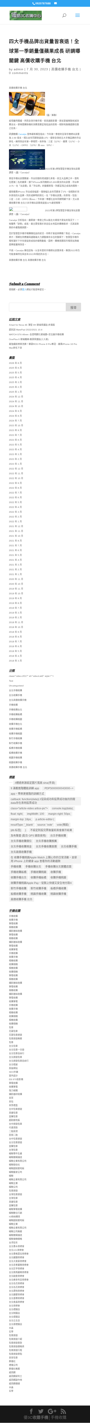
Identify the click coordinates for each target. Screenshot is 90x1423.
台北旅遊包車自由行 (19, 1061)
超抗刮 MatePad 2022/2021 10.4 (25, 329)
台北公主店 (14, 1320)
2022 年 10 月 (16, 478)
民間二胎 (13, 1135)
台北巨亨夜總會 (16, 1268)
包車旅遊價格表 (16, 1346)
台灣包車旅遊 (15, 1194)
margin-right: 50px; (59, 813)
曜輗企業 (13, 1183)
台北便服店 (14, 1317)
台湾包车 (13, 1242)
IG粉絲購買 (14, 1216)
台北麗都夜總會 (16, 1294)
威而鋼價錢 (14, 1383)
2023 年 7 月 (15, 435)
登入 (24, 289)
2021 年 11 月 (16, 531)
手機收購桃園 (15, 719)
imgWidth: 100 (35, 813)
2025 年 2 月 (15, 387)
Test (11, 681)
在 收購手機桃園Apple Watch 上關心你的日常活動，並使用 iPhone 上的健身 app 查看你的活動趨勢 (44, 859)
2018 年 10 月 (16, 627)
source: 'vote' (45, 824)
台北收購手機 (15, 695)
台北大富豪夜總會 (17, 1261)
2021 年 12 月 (16, 526)
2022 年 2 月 (15, 517)
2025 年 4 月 (15, 377)
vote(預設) (63, 824)
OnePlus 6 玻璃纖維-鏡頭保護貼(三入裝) (28, 339)
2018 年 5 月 (15, 651)
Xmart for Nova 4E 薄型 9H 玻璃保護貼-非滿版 (32, 325)
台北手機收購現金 (21, 846)
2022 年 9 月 (15, 483)
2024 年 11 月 (16, 401)
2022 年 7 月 (15, 493)
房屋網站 (13, 1068)
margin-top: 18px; (21, 819)
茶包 (11, 1101)
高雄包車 (13, 1113)
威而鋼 (12, 1372)
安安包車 (13, 1357)
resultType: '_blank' (22, 824)
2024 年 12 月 (16, 396)
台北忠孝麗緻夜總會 (19, 1265)
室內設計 (13, 1075)
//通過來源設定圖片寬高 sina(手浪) (35, 782)
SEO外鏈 (13, 1072)
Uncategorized (16, 685)
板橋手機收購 (15, 748)
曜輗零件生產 (15, 1153)
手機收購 (13, 705)
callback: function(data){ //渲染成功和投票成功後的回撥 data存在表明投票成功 (43, 801)
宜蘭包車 (13, 1116)
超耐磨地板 (14, 1120)
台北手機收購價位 (21, 841)
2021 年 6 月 (15, 550)
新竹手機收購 (15, 738)
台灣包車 (13, 1150)
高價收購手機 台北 (65, 69)
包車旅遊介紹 (15, 1339)
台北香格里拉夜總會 (19, 1254)
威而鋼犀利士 (15, 1376)
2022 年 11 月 (16, 473)
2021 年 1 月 (15, 574)
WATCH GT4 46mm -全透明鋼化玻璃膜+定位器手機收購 (36, 334)
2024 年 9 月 (15, 411)
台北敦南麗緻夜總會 (19, 1272)
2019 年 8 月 (15, 603)
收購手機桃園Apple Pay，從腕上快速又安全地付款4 (41, 883)
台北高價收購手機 (17, 700)
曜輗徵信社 (14, 1164)
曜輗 (11, 1176)
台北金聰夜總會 (16, 1298)
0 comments (18, 73)
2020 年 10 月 (16, 584)
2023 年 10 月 (16, 425)
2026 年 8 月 (15, 363)
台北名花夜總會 (16, 1283)
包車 (11, 1027)
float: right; (17, 813)
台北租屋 (13, 1064)
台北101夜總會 (16, 1250)
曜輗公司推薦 (15, 1231)
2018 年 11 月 (16, 622)
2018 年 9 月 (15, 632)
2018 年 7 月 (15, 641)
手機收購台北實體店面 (58, 866)
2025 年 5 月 (15, 372)
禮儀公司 (13, 1365)
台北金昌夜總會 (16, 1302)
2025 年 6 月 (15, 368)
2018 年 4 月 (15, 656)
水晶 (11, 1328)
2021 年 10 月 (16, 536)
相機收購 (13, 927)
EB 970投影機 (16, 1079)
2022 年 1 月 (15, 521)
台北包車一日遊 (16, 1049)
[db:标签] (16, 830)
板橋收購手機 (15, 753)
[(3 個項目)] (10, 782)
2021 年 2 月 (15, 569)
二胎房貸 (13, 1131)
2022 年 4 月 (15, 507)
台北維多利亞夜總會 (19, 1280)
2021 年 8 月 (15, 541)
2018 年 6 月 (15, 646)
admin (18, 69)
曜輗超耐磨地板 (16, 1168)
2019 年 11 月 (16, 589)
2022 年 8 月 (15, 488)
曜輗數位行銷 (15, 1213)
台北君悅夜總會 (16, 1291)
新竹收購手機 (15, 743)
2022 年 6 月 (15, 497)
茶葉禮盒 (13, 1105)
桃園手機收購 (15, 757)
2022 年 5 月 (15, 502)
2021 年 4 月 (15, 560)
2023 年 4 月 (15, 449)
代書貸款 (13, 1127)
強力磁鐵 (13, 1090)
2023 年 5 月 (15, 444)
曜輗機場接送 (15, 1157)
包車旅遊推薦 (15, 1038)
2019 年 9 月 (15, 598)
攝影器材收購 (15, 1094)
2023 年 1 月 (15, 464)
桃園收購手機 (15, 762)
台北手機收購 (15, 690)
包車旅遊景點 (15, 1354)
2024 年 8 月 (15, 416)
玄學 (11, 1331)
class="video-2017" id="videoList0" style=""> (31, 676)
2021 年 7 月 (15, 545)
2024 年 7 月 (15, 420)
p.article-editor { (45, 819)
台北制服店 (14, 1313)
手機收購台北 (15, 709)
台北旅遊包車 (15, 1057)
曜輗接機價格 (15, 1239)
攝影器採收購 (15, 931)
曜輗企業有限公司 (17, 1161)
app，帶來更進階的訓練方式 (27, 793)
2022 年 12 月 (16, 468)
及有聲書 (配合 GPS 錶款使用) (28, 835)
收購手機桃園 (15, 733)
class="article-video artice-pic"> (29, 808)
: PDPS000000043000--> (58, 788)
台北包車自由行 (16, 1053)
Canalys (22, 134)
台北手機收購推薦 (46, 841)
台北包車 (13, 1046)
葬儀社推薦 (14, 1369)
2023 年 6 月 (15, 440)
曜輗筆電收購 (15, 1209)
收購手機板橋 (15, 729)
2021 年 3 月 (15, 565)
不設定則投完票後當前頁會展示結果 (51, 830)
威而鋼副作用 (15, 1380)
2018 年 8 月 (15, 637)
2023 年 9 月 (15, 430)
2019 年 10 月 (16, 593)
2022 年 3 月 (15, 512)
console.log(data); (62, 808)
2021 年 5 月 (15, 555)
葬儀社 (12, 1361)
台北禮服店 (14, 1309)
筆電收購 (13, 923)
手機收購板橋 (15, 714)
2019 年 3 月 (15, 613)
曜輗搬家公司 (15, 1172)
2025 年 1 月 (15, 392)
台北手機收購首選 (46, 846)
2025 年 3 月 (15, 382)
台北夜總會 (14, 1305)
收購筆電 (13, 949)
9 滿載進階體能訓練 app (25, 788)
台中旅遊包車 (15, 1124)
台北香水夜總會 (16, 1246)
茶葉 (11, 1098)
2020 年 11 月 (16, 579)
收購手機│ (42, 1417)
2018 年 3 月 (15, 661)
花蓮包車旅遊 (15, 1035)
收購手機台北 (15, 724)
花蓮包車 (13, 1031)
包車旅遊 (13, 1190)
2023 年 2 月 (15, 459)
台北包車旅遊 (15, 1142)
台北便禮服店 (15, 1324)
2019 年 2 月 (15, 617)
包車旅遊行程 (15, 1350)
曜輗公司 (13, 1187)
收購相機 (13, 964)
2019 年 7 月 (15, 608)
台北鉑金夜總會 (16, 1276)
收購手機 (55, 872)
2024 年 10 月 (16, 406)
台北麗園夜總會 (16, 1257)
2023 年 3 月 (15, 454)
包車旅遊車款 (15, 1343)
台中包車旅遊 (15, 1109)
